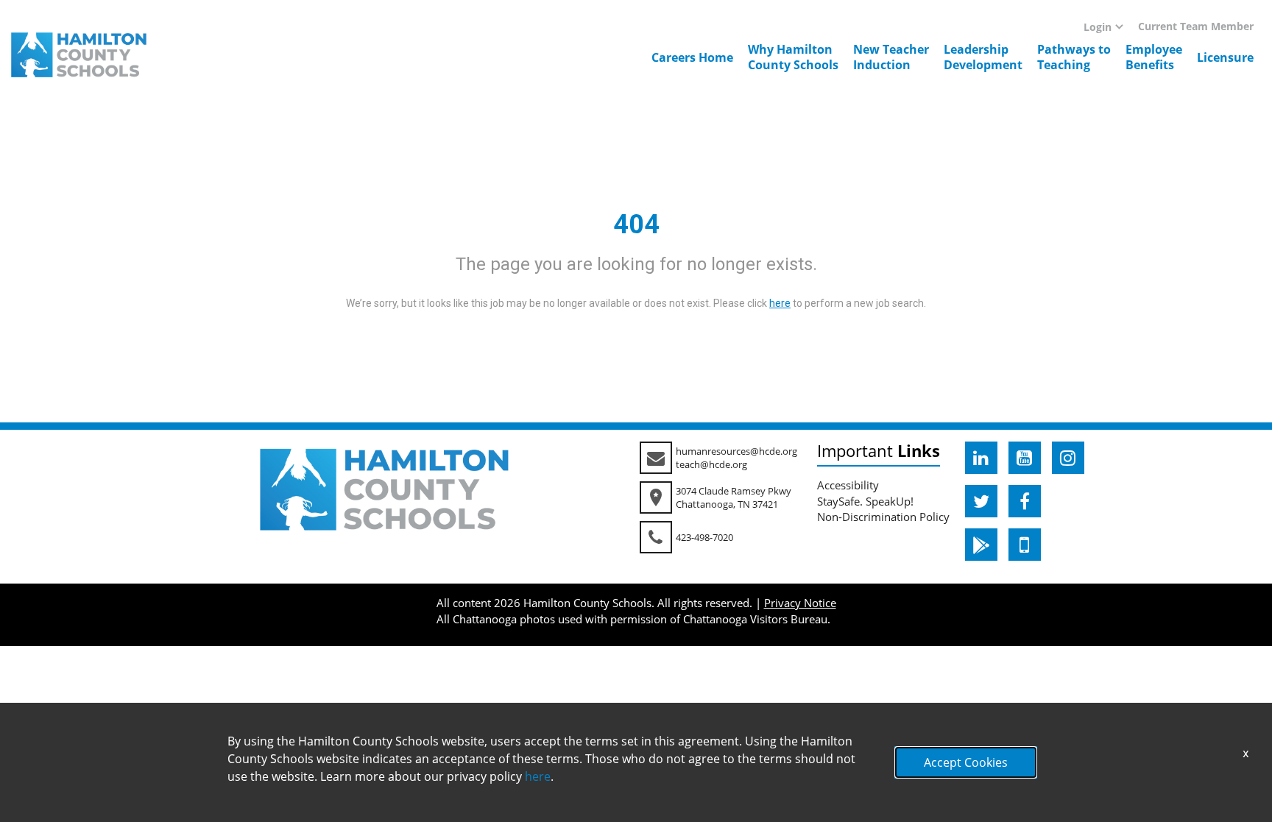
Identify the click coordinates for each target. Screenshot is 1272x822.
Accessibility (848, 485)
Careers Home (692, 57)
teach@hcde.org (711, 464)
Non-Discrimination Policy (883, 516)
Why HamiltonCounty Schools (793, 57)
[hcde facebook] (1024, 501)
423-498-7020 (704, 537)
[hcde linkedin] (981, 458)
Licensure (1225, 57)
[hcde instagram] (1068, 458)
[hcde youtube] (1024, 458)
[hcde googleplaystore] (981, 544)
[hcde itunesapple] (1024, 544)
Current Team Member (1196, 26)
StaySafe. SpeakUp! (865, 501)
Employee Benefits (1154, 57)
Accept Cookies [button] (966, 762)
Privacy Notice (800, 602)
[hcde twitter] (981, 501)
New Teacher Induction (891, 57)
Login (1098, 27)
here (538, 776)
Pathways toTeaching (1074, 57)
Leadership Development (983, 57)
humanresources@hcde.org (736, 451)
